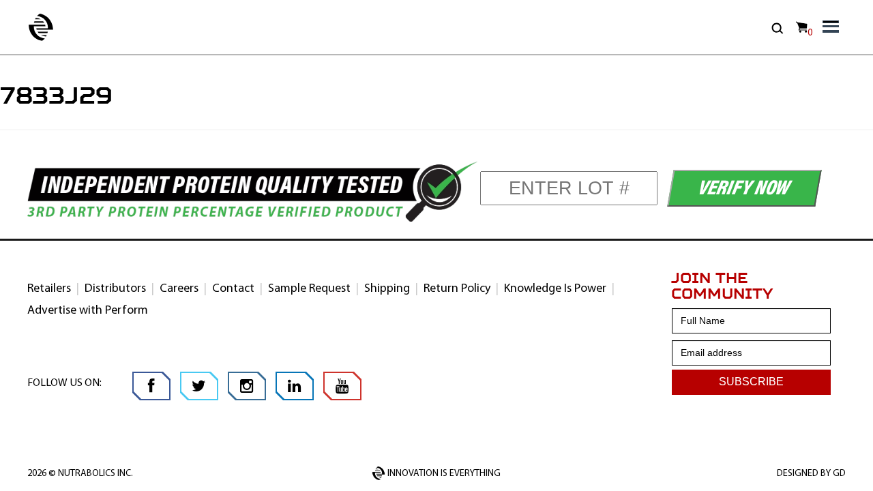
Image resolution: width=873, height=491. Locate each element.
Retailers (49, 289)
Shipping (387, 289)
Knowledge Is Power (555, 289)
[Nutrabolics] (32, 27)
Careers (179, 289)
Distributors (115, 289)
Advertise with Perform (87, 311)
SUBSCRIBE (751, 381)
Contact (233, 289)
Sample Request (309, 289)
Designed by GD (811, 473)
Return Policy (457, 289)
